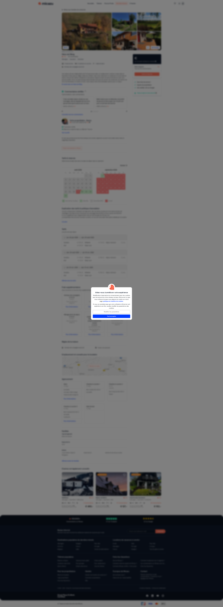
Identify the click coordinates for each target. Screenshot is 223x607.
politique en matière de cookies (113, 301)
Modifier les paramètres (111, 312)
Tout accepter (111, 316)
